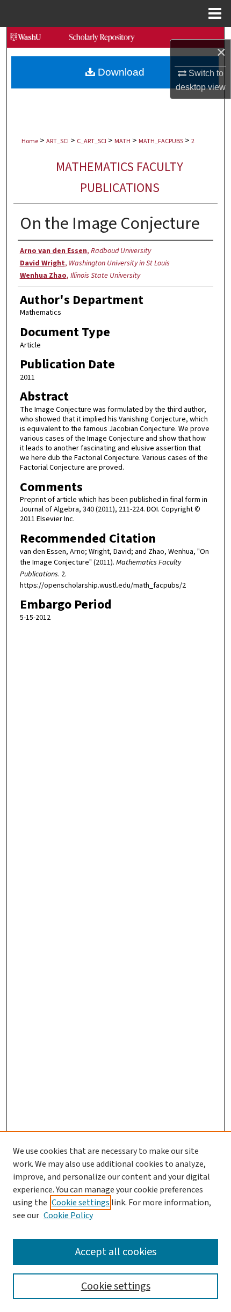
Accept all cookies (115, 1251)
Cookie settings (81, 1203)
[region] (115, 1221)
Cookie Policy (68, 1215)
